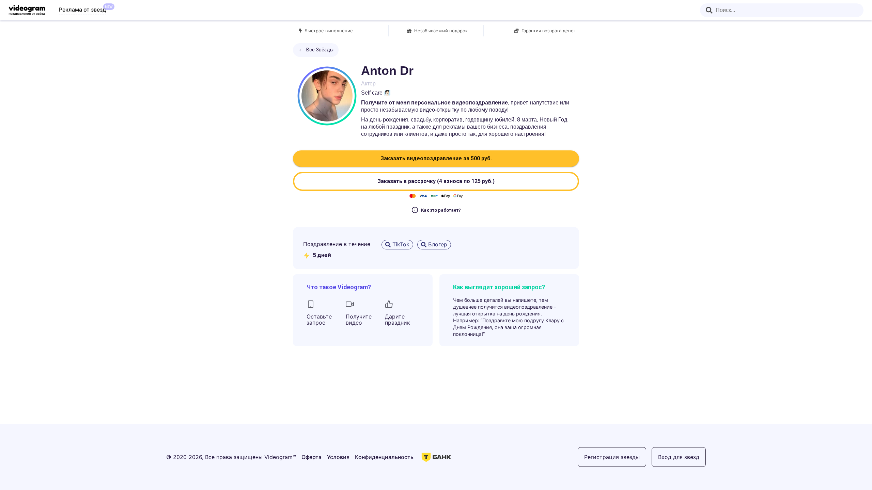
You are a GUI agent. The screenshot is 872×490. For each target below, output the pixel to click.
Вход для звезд (678, 457)
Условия (338, 457)
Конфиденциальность (384, 457)
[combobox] (781, 10)
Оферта (311, 457)
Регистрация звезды (612, 457)
